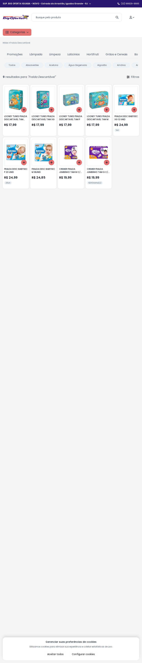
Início (5, 42)
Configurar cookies (83, 654)
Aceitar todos (55, 654)
